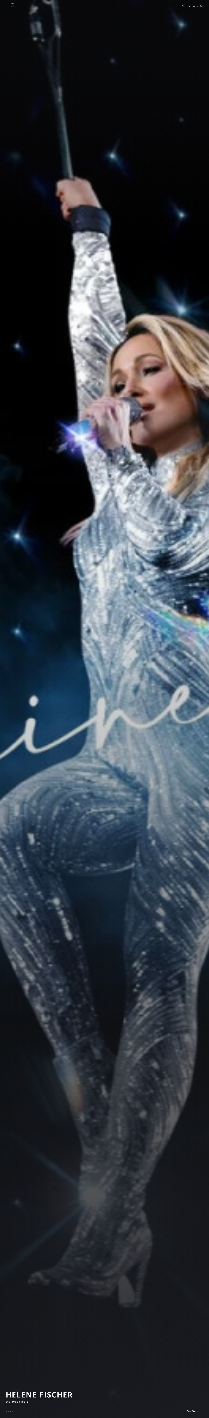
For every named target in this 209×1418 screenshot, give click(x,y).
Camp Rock (122, 1391)
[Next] (201, 709)
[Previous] (8, 709)
